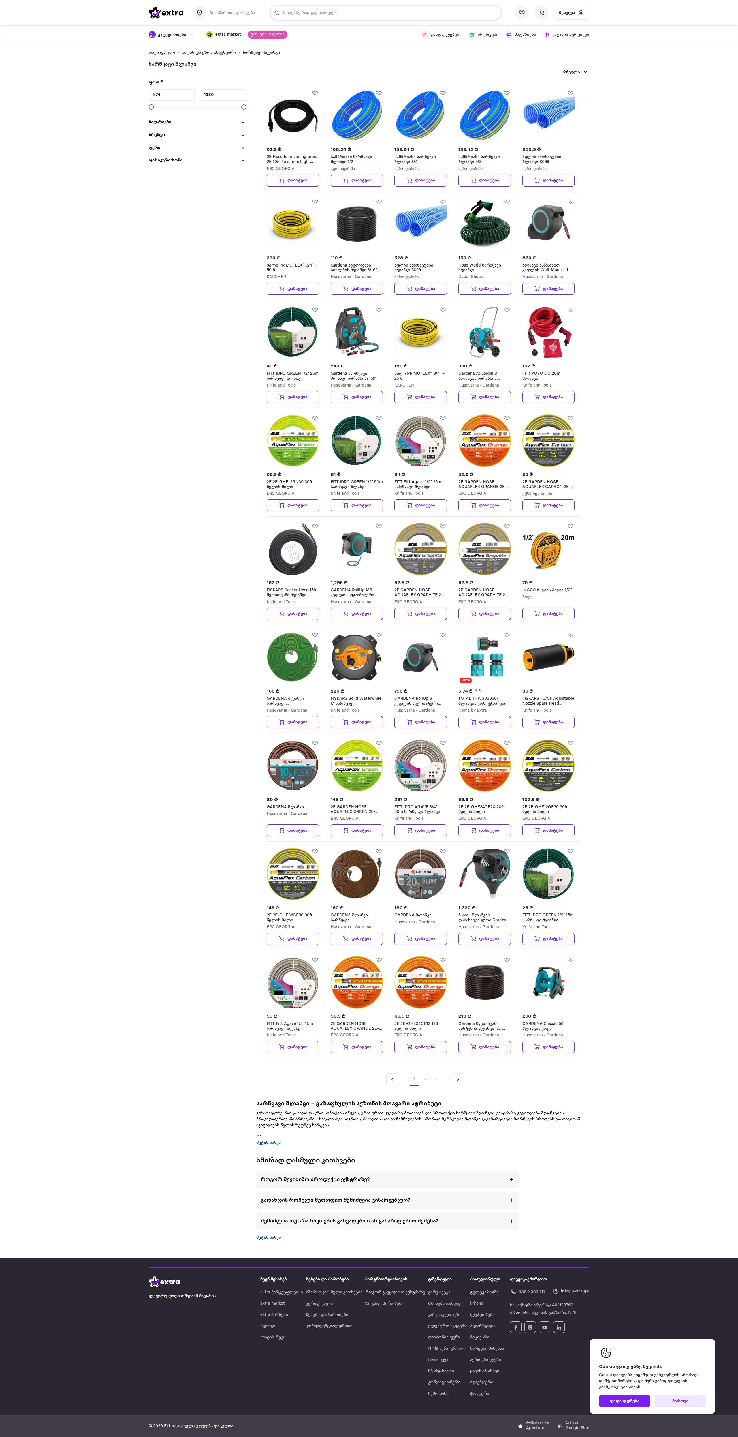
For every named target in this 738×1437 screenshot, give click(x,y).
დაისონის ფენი (444, 1337)
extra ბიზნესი (274, 1315)
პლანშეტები (483, 1326)
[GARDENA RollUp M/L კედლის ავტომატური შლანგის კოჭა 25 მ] (357, 549)
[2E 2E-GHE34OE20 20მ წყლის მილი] (484, 766)
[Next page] (458, 1079)
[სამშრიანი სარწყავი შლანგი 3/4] (420, 116)
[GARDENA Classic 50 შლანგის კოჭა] (548, 982)
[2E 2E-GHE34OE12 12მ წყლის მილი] (420, 982)
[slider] (151, 107)
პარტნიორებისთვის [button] (386, 1279)
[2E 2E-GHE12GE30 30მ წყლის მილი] (548, 766)
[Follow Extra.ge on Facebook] (516, 1327)
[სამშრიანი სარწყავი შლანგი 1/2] (357, 116)
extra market (272, 1303)
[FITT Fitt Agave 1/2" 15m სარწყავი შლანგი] (293, 982)
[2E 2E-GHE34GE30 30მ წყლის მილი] (293, 874)
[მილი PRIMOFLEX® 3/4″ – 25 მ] (420, 332)
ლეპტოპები (482, 1315)
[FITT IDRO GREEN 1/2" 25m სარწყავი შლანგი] (293, 332)
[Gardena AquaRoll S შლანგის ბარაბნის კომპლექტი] (484, 332)
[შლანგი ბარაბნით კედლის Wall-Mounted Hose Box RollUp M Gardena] (548, 224)
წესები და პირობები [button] (327, 1279)
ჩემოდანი (438, 1393)
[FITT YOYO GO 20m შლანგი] (548, 332)
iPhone (476, 1303)
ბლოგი (267, 1326)
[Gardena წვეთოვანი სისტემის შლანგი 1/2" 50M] (484, 982)
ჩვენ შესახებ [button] (273, 1279)
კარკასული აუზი (445, 1315)
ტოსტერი (479, 1393)
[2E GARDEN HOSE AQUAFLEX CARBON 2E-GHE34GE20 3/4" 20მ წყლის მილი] (548, 441)
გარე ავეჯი (439, 1292)
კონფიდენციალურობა (329, 1326)
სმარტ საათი (441, 1371)
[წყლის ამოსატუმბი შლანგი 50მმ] (420, 224)
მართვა (680, 1401)
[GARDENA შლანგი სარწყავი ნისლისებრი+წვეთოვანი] (293, 657)
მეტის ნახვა (268, 1142)
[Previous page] (392, 1079)
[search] (277, 13)
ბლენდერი (481, 1382)
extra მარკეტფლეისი (281, 1292)
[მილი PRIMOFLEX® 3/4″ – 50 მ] (293, 224)
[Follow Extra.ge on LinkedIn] (559, 1327)
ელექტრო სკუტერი (448, 1326)
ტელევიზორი (484, 1292)
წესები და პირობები (327, 1315)
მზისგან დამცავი (445, 1303)
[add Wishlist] (315, 93)
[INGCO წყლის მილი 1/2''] (548, 549)
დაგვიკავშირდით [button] (528, 1279)
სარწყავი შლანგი (261, 52)
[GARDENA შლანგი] (293, 766)
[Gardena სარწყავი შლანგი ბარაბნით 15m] (357, 332)
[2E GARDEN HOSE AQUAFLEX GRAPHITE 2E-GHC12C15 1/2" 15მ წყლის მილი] (420, 549)
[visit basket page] (541, 13)
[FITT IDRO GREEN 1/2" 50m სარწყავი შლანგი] (357, 441)
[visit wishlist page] (522, 13)
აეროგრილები (485, 1360)
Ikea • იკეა (438, 1360)
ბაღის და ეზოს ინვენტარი (209, 52)
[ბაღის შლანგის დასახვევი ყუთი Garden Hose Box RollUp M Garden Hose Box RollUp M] (484, 874)
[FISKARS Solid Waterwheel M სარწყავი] (357, 657)
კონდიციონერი (444, 1382)
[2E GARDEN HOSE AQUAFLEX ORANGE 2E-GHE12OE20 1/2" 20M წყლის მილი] (357, 982)
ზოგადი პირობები (384, 1303)
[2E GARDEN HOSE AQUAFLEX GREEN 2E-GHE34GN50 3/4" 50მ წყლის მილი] (357, 766)
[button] (223, 34)
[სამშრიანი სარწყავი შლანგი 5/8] (484, 116)
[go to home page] (166, 13)
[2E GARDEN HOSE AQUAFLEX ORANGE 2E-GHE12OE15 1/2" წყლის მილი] (484, 441)
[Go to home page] (170, 1281)
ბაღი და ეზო (162, 52)
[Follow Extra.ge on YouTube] (544, 1327)
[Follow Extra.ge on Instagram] (530, 1327)
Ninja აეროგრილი (447, 1348)
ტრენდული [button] (440, 1279)
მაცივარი (480, 1337)
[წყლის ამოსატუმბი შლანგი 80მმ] (548, 116)
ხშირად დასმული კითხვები (334, 1292)
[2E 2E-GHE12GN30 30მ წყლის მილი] (293, 441)
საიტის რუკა (272, 1337)
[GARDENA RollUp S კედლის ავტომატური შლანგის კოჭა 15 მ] (420, 657)
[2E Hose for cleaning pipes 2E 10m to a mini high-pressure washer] (293, 116)
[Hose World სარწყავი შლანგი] (484, 224)
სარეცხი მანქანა (487, 1348)
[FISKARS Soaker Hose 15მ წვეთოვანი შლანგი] (293, 549)
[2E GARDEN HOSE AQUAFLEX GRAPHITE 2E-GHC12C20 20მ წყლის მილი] (484, 549)
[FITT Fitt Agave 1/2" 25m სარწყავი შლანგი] (420, 441)
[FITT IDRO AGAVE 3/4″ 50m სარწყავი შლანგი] (420, 766)
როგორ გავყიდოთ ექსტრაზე (395, 1292)
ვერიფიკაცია (319, 1303)
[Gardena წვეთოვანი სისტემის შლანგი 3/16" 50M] (357, 224)
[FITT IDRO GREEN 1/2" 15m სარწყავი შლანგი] (548, 874)
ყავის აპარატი (484, 1371)
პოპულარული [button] (485, 1279)
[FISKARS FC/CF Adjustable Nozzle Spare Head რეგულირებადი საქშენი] (548, 657)
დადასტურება (624, 1401)
